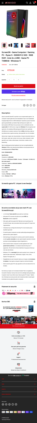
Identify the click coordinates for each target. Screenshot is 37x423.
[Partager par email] (34, 105)
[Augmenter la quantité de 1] (18, 80)
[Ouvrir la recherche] (27, 3)
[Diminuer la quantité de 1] (9, 80)
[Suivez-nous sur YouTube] (13, 404)
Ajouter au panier (18, 86)
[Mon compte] (30, 3)
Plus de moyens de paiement (18, 95)
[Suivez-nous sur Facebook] (3, 404)
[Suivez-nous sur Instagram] (6, 404)
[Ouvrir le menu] (2, 3)
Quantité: (4, 79)
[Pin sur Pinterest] (27, 105)
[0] (34, 3)
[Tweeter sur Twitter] (31, 105)
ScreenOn (4, 64)
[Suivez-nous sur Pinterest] (9, 404)
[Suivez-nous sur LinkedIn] (16, 404)
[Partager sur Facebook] (24, 105)
